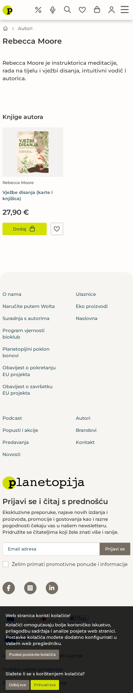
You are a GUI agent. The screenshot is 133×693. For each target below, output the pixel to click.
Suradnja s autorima (25, 318)
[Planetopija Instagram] (30, 588)
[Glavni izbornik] (125, 10)
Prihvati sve (45, 684)
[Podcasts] (52, 10)
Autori (25, 28)
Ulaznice (86, 294)
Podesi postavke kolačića (32, 654)
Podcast (12, 418)
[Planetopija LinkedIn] (52, 588)
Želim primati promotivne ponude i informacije (70, 564)
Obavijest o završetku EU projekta (27, 390)
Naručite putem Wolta (28, 306)
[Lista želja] (82, 10)
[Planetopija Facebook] (8, 588)
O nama (11, 294)
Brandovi (86, 430)
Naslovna (86, 318)
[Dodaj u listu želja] (57, 229)
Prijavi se (115, 549)
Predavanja (15, 442)
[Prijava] (111, 10)
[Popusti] (38, 10)
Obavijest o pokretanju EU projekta (29, 371)
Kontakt (85, 442)
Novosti (11, 454)
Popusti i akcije (20, 430)
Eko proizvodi (92, 306)
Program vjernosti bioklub (23, 333)
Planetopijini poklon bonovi (25, 352)
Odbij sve (17, 684)
